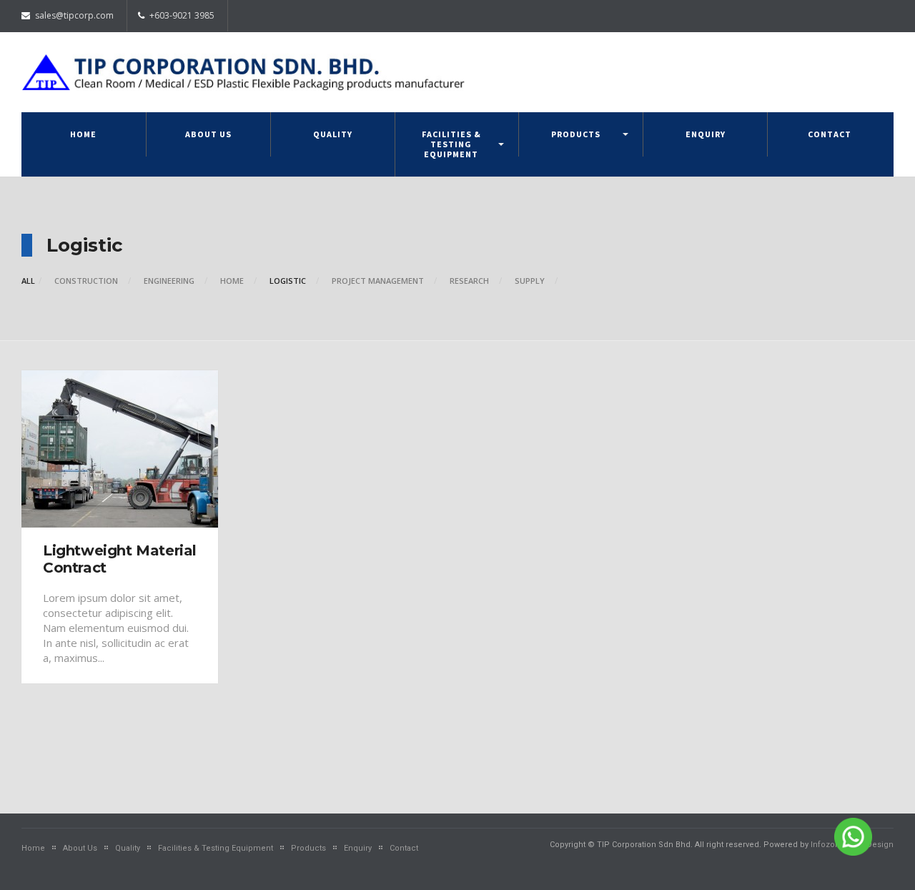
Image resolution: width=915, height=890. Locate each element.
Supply (530, 280)
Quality (332, 134)
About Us (208, 134)
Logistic (287, 280)
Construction (86, 280)
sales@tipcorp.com (73, 15)
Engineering (169, 280)
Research (469, 280)
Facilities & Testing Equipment (451, 144)
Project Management (378, 280)
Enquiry (706, 134)
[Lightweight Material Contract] (119, 449)
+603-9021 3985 (180, 15)
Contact (829, 134)
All (28, 280)
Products (575, 134)
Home (83, 134)
